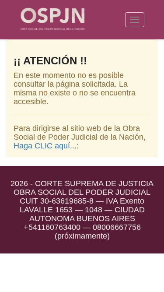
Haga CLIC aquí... (45, 145)
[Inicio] (52, 20)
